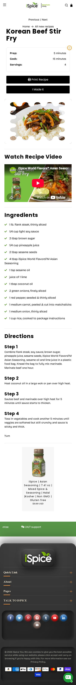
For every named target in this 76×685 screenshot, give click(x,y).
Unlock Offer (49, 352)
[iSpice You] (38, 5)
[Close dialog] (69, 327)
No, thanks (50, 360)
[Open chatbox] (68, 678)
